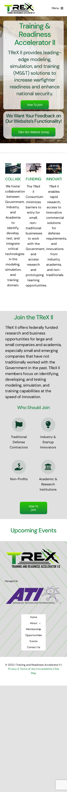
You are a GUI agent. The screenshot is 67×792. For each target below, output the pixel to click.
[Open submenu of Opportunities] (40, 635)
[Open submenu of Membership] (40, 629)
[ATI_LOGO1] (33, 587)
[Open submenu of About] (40, 623)
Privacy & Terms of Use (22, 669)
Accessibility (45, 669)
